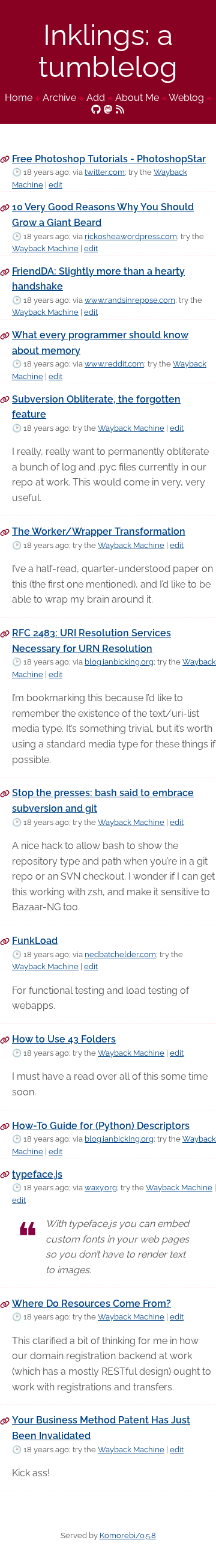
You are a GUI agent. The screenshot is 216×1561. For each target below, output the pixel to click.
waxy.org (101, 1187)
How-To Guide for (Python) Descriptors (101, 1125)
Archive (59, 97)
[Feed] (120, 108)
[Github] (96, 108)
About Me (137, 97)
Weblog (186, 97)
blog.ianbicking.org (119, 661)
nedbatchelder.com (120, 954)
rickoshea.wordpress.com (131, 236)
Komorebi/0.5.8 (128, 1535)
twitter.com (105, 172)
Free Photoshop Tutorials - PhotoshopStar (109, 159)
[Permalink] (5, 159)
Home (18, 97)
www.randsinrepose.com (130, 300)
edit (55, 184)
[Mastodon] (108, 108)
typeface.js (37, 1174)
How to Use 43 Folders (64, 1039)
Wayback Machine (45, 248)
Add (95, 97)
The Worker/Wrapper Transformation (98, 531)
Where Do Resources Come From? (91, 1303)
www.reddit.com (114, 363)
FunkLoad (35, 940)
